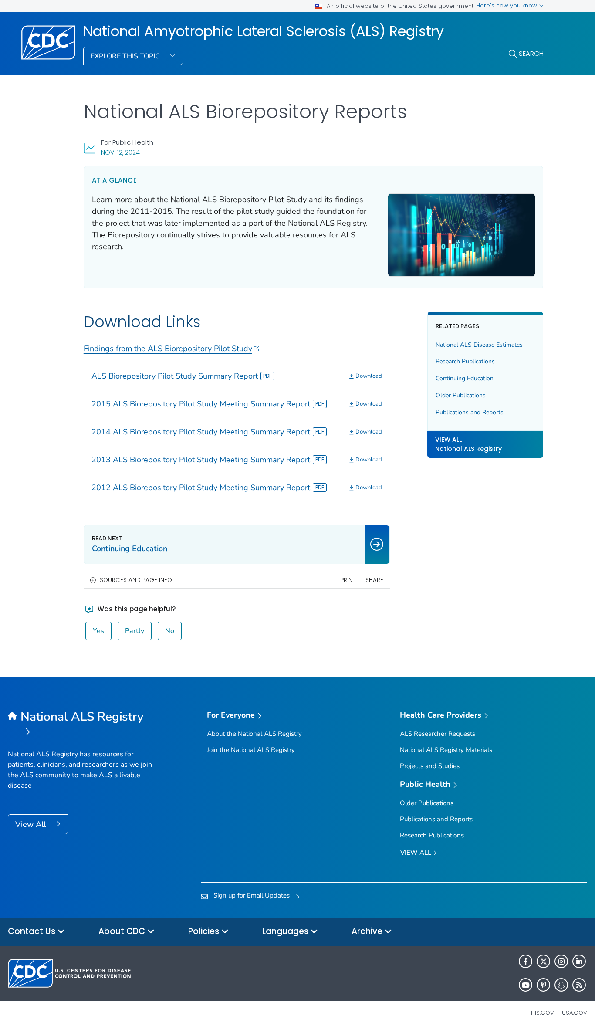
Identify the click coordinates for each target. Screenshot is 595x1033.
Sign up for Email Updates (251, 895)
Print (348, 580)
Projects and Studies (430, 766)
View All (31, 824)
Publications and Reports (470, 412)
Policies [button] (204, 931)
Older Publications (461, 395)
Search (531, 53)
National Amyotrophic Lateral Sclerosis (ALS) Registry (263, 31)
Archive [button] (368, 931)
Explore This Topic (126, 56)
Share (374, 580)
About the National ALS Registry (254, 733)
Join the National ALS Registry (251, 749)
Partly (134, 631)
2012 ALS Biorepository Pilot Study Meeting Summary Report (200, 487)
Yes (98, 631)
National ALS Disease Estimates (479, 344)
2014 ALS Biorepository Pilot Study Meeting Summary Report (200, 432)
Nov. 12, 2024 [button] (120, 152)
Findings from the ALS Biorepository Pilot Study (168, 348)
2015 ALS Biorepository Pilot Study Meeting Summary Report (200, 404)
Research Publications (465, 361)
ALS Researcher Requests (437, 733)
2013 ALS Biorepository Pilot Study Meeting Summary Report (200, 459)
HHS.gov (541, 1013)
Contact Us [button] (32, 931)
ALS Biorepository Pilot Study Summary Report (174, 376)
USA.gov (574, 1013)
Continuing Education (465, 378)
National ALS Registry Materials (446, 749)
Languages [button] (286, 931)
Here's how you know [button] (507, 5)
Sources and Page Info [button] (136, 580)
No (169, 631)
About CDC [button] (122, 931)
